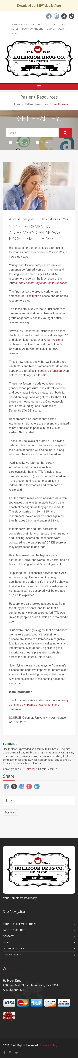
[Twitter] (64, 16)
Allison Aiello (52, 340)
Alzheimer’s (32, 296)
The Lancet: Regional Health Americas (42, 283)
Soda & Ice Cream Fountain (19, 923)
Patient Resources (36, 104)
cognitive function (51, 371)
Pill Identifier (46, 24)
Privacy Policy (12, 954)
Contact (8, 936)
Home (16, 104)
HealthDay (29, 769)
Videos (46, 142)
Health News (22, 142)
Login (14, 33)
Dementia (10, 812)
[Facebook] (49, 16)
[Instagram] (56, 16)
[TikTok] (71, 16)
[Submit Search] (65, 133)
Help (31, 24)
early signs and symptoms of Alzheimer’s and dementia (38, 704)
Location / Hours (32, 28)
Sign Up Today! (56, 28)
